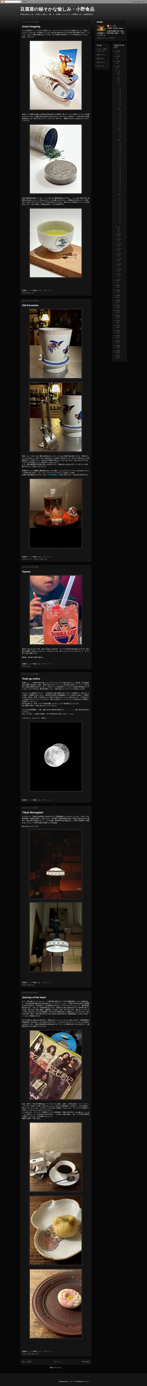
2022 (118, 280)
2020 (118, 290)
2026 (118, 51)
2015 (118, 315)
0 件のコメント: (48, 557)
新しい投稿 (26, 1362)
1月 (119, 274)
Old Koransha (30, 305)
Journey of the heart (34, 997)
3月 (119, 264)
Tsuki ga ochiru (31, 678)
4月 (119, 259)
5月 (119, 254)
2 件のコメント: (48, 290)
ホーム (56, 1362)
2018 (118, 300)
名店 (98, 66)
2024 (118, 61)
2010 (118, 341)
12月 (119, 72)
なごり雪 (112, 26)
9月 (119, 234)
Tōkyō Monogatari (32, 812)
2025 (118, 56)
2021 (118, 285)
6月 (119, 249)
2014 (118, 320)
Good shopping (31, 26)
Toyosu (26, 571)
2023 (118, 66)
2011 (118, 336)
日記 (32, 293)
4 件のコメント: (47, 664)
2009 (118, 346)
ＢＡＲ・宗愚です (33, 559)
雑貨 (28, 293)
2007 (118, 356)
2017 (118, 305)
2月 (119, 269)
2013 (118, 325)
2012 (118, 330)
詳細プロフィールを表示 (105, 38)
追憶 (32, 1354)
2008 (118, 351)
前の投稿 (85, 1362)
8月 (119, 239)
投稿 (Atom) (58, 1367)
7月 (119, 244)
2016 (118, 310)
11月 (119, 79)
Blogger (86, 1381)
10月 (119, 228)
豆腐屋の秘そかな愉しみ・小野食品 (57, 9)
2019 (118, 295)
